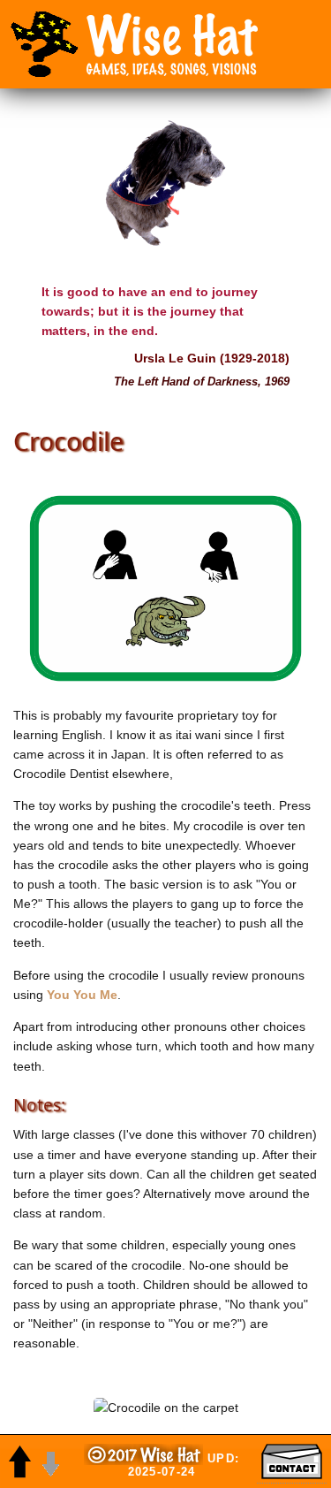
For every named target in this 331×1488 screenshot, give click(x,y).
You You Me (82, 995)
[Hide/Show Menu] (44, 44)
